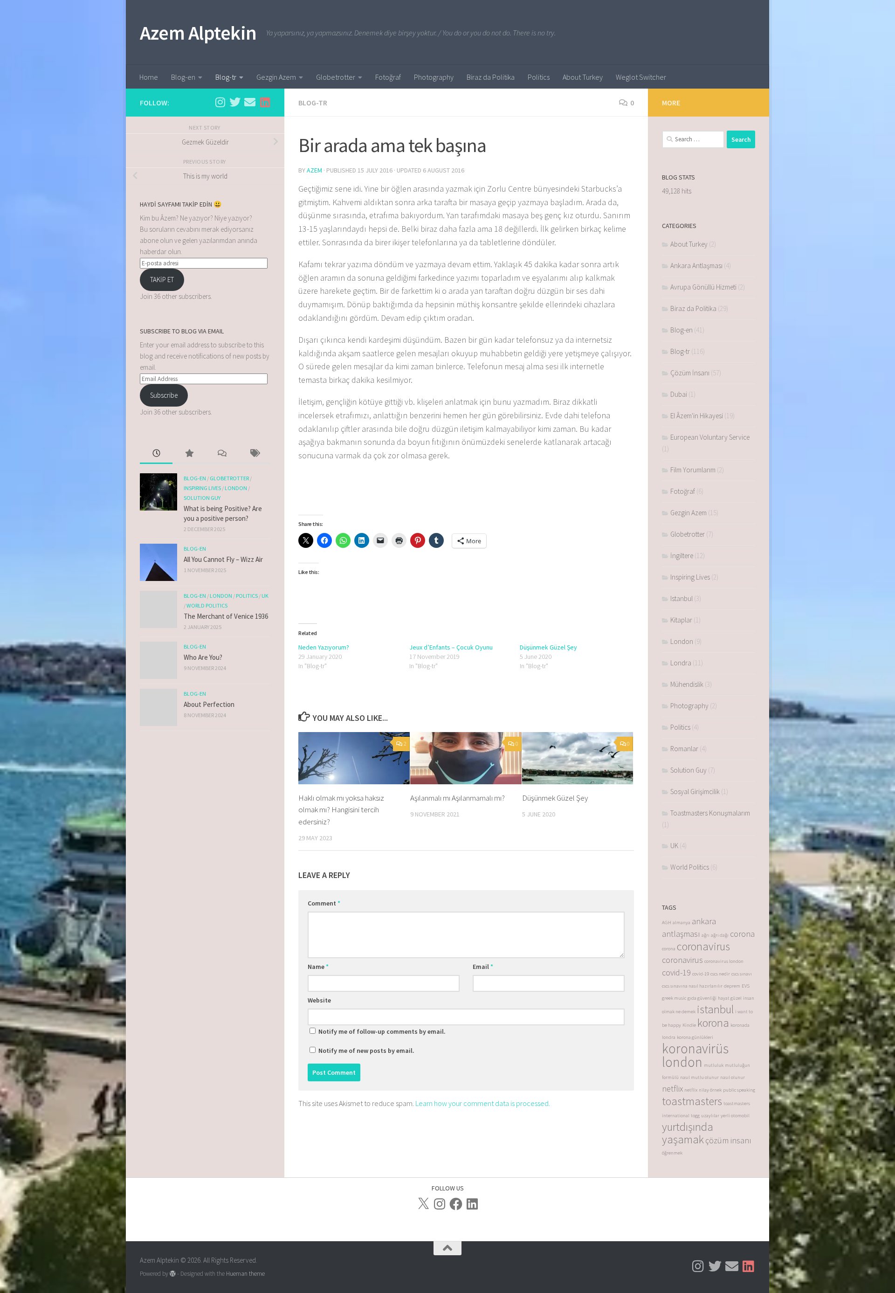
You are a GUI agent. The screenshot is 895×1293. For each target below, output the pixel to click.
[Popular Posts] (188, 454)
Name (318, 966)
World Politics (206, 605)
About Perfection (209, 704)
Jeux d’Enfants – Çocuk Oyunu (451, 647)
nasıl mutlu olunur (699, 1077)
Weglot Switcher (641, 77)
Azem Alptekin (198, 33)
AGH (666, 923)
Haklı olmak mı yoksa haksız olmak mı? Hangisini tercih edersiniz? (341, 809)
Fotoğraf (388, 77)
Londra (680, 662)
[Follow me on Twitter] (235, 102)
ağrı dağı (720, 935)
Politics (539, 77)
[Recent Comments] (221, 454)
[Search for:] (693, 139)
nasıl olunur (732, 1077)
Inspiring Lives (202, 487)
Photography (434, 77)
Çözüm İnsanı (689, 372)
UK (265, 595)
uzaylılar (710, 1116)
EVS (746, 986)
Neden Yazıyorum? (323, 647)
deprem (732, 986)
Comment (324, 903)
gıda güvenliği (702, 998)
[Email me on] (249, 102)
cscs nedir (720, 974)
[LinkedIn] (472, 1203)
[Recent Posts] (156, 454)
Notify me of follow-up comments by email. (382, 1031)
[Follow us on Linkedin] (264, 102)
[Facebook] (455, 1203)
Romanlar (684, 748)
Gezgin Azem (276, 77)
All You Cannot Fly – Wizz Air (223, 559)
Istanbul (681, 598)
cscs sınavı (741, 974)
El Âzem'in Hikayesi (696, 415)
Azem (314, 170)
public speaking (739, 1090)
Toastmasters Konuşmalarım (710, 813)
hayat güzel (730, 998)
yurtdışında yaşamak (687, 1133)
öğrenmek (672, 1153)
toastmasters (692, 1101)
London (236, 487)
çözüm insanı (728, 1140)
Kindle (689, 1025)
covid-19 (676, 972)
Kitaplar (681, 619)
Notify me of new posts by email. (366, 1050)
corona (742, 933)
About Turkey (583, 77)
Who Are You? (203, 657)
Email (483, 966)
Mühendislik (686, 684)
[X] (423, 1203)
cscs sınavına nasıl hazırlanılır (692, 986)
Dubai (678, 394)
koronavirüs (695, 1048)
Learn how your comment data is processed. (482, 1103)
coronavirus (703, 946)
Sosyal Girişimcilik (695, 791)
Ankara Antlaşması (696, 265)
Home (148, 77)
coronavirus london (724, 961)
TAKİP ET (162, 279)
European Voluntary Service (710, 437)
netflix (672, 1088)
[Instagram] (439, 1203)
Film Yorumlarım (693, 469)
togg (695, 1116)
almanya (681, 923)
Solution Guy (202, 497)
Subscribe (164, 395)
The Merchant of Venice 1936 (226, 616)
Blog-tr (225, 77)
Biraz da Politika (491, 77)
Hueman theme (245, 1274)
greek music (674, 998)
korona (713, 1023)
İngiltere (681, 555)
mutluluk (713, 1065)
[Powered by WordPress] (173, 1274)
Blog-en (183, 77)
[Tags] (254, 454)
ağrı (705, 935)
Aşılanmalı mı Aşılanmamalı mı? (457, 797)
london (682, 1062)
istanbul (715, 1009)
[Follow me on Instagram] (220, 102)
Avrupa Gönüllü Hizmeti (703, 287)
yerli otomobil (735, 1116)
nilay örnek (710, 1090)
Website (319, 1000)
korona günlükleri (695, 1037)
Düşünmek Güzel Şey (548, 647)
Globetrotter (335, 77)
